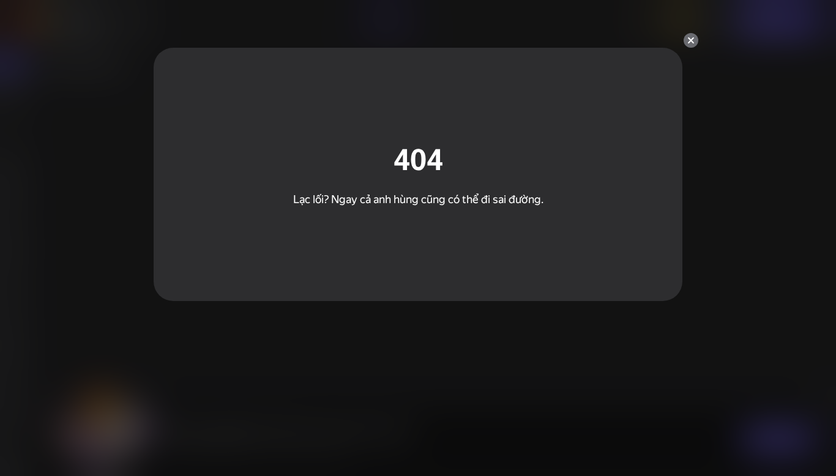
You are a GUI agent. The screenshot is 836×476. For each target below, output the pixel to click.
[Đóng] (691, 40)
